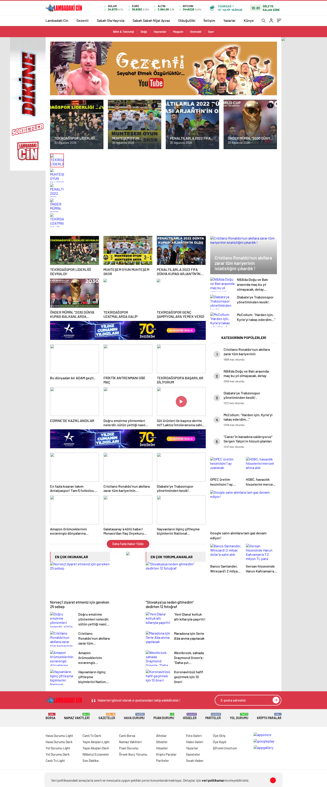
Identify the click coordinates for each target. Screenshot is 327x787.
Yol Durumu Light (58, 748)
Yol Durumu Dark (58, 754)
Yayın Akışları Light (96, 742)
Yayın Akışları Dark (96, 748)
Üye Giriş (219, 736)
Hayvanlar (160, 31)
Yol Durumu (239, 716)
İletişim (209, 20)
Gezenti (83, 20)
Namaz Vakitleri (77, 716)
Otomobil (195, 31)
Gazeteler (107, 716)
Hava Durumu (134, 716)
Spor (211, 31)
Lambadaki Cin (57, 20)
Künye (249, 20)
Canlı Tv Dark (92, 736)
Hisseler (190, 716)
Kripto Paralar (269, 716)
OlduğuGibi (186, 20)
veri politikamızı (213, 780)
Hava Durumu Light (59, 736)
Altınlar (161, 736)
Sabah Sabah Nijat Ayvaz (151, 20)
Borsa (50, 716)
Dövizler (162, 742)
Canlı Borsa (127, 736)
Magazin (178, 31)
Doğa (144, 31)
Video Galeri (194, 742)
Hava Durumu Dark (59, 742)
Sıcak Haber (195, 761)
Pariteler (213, 716)
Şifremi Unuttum (225, 748)
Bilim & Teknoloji (123, 31)
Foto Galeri (194, 736)
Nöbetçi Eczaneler (96, 754)
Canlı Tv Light (55, 761)
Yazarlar (229, 20)
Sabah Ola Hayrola (110, 20)
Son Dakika (91, 761)
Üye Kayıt (219, 742)
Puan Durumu (163, 716)
